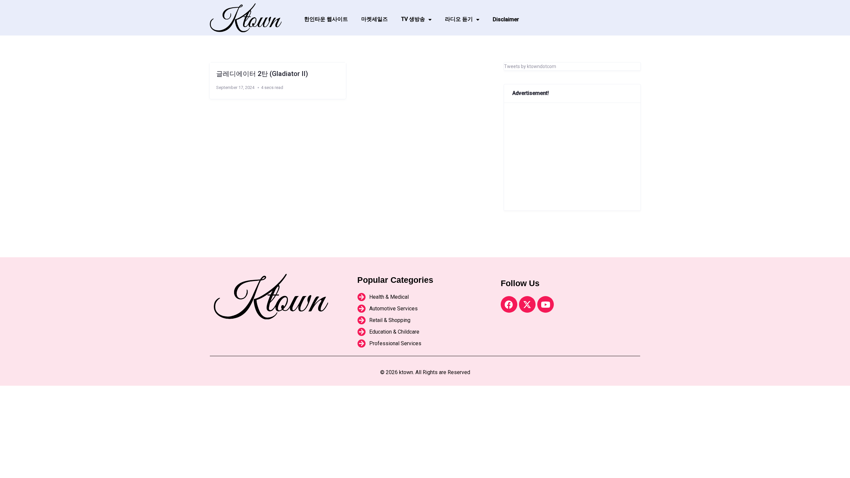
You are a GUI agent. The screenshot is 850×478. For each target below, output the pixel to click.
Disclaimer (506, 19)
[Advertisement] (572, 156)
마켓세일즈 (374, 19)
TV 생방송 (413, 19)
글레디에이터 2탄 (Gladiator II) (262, 74)
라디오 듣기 (459, 19)
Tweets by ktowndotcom (530, 66)
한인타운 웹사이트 (326, 19)
